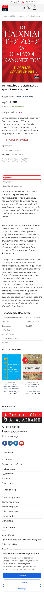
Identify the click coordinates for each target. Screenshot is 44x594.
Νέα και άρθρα (8, 516)
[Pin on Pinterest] (22, 160)
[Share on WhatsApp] (4, 160)
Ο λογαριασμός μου (11, 497)
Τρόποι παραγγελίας (11, 502)
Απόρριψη (22, 589)
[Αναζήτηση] (24, 8)
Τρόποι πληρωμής (10, 506)
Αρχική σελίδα (9, 16)
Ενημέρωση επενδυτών (12, 464)
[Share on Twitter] (13, 160)
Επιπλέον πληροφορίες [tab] (12, 186)
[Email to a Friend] (17, 160)
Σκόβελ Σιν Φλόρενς (23, 96)
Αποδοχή (22, 575)
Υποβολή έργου (8, 469)
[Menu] (40, 8)
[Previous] (1, 377)
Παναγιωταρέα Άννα (32, 391)
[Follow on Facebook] (4, 443)
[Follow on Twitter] (15, 443)
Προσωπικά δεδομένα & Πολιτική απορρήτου (22, 539)
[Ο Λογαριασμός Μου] (29, 8)
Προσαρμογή (22, 582)
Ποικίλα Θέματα (34, 16)
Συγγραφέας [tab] (8, 182)
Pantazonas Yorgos (11, 391)
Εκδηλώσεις (7, 520)
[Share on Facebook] (8, 160)
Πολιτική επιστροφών (11, 511)
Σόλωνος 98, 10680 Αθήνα (15, 431)
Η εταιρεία (7, 459)
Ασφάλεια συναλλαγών (12, 549)
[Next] (42, 377)
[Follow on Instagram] (10, 443)
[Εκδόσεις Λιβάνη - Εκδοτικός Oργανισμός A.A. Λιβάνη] (10, 8)
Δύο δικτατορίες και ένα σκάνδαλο (33, 385)
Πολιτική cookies (9, 544)
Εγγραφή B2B (8, 473)
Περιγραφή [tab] (7, 177)
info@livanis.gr (11, 436)
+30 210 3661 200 (12, 427)
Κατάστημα (21, 16)
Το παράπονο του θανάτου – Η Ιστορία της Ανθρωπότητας (11, 386)
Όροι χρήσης (8, 535)
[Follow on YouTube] (21, 443)
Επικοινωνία (7, 483)
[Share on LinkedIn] (26, 160)
